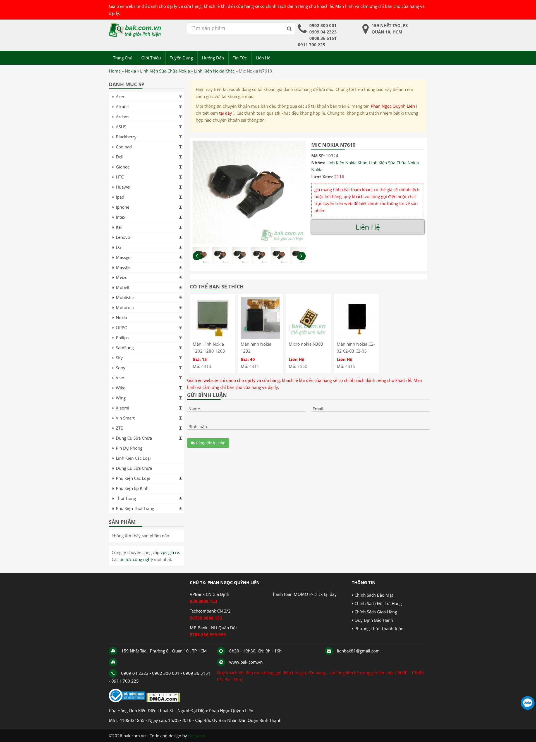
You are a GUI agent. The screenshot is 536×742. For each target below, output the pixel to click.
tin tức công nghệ (136, 559)
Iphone (122, 207)
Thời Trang (126, 498)
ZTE (119, 428)
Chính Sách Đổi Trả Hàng (378, 603)
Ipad (120, 197)
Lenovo (123, 237)
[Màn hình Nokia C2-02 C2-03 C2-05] (356, 337)
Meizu (122, 277)
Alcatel (122, 106)
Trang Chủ (122, 58)
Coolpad (124, 147)
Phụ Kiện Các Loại (133, 478)
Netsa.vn (196, 735)
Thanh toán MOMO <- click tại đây (304, 594)
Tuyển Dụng (181, 58)
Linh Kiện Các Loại (133, 458)
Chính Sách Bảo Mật (374, 595)
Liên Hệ (263, 58)
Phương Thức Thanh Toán (379, 628)
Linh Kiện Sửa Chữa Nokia (165, 71)
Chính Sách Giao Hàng (376, 612)
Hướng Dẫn (213, 58)
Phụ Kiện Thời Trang (135, 508)
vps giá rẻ (170, 552)
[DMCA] (163, 701)
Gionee (123, 167)
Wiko (121, 388)
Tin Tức (240, 58)
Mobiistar (125, 297)
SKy (119, 357)
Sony (120, 367)
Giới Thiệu (151, 58)
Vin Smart (125, 418)
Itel (119, 227)
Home (115, 71)
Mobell (122, 287)
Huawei (123, 187)
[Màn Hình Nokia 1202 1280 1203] (212, 337)
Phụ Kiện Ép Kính (132, 488)
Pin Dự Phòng (129, 448)
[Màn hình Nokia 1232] (260, 337)
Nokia (130, 71)
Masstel (123, 267)
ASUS (121, 126)
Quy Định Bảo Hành (374, 620)
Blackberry (126, 136)
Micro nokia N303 (306, 344)
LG (118, 247)
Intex (120, 217)
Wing (121, 398)
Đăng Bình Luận (210, 442)
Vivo (120, 377)
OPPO (122, 327)
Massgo (123, 257)
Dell (119, 157)
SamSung (125, 347)
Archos (122, 116)
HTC (120, 177)
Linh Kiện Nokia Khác (214, 71)
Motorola (125, 307)
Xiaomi (122, 408)
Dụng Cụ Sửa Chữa (134, 438)
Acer (120, 96)
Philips (122, 337)
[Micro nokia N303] (308, 337)
